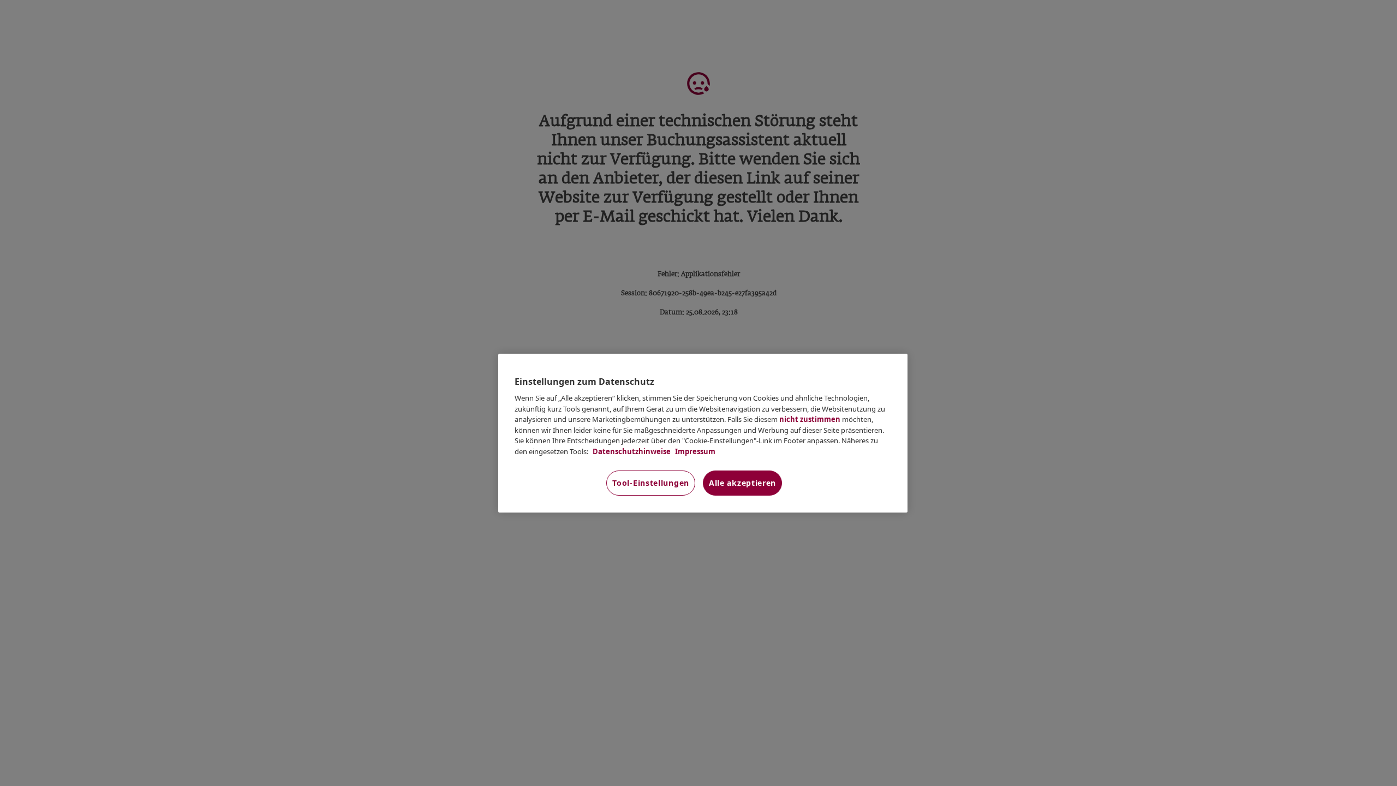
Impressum (694, 451)
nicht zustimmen (809, 419)
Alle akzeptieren (742, 483)
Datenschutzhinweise (631, 451)
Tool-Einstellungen (650, 483)
